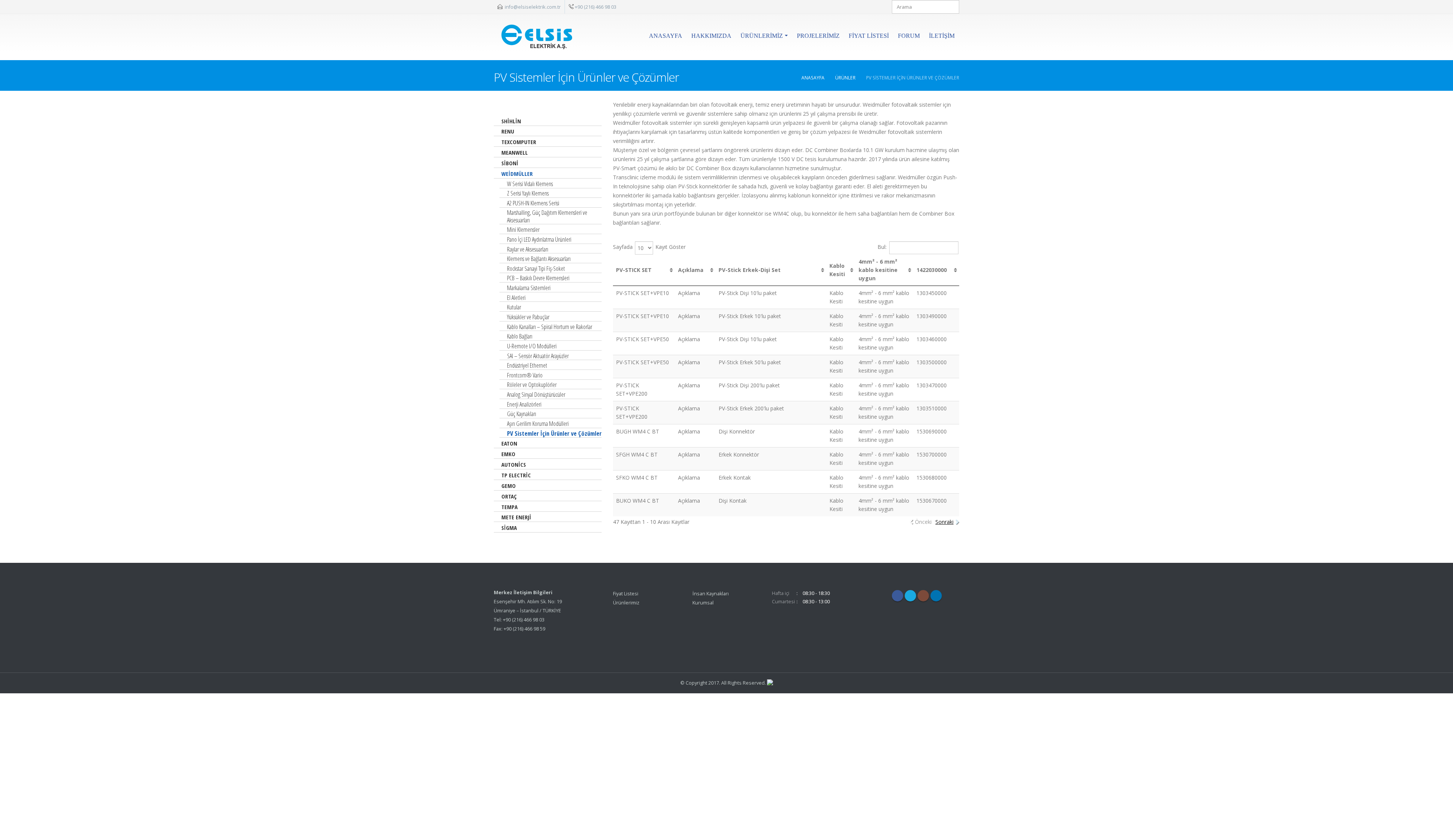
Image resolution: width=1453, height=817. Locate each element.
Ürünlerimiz (762, 36)
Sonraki (944, 521)
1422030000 (931, 269)
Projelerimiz (818, 36)
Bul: (882, 246)
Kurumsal (703, 603)
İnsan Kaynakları (710, 593)
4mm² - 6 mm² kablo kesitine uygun (878, 270)
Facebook (897, 595)
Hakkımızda (711, 36)
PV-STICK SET (634, 269)
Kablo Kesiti (837, 270)
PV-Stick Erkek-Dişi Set (750, 269)
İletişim (942, 36)
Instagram (923, 595)
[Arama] (952, 6)
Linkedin (936, 595)
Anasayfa (665, 36)
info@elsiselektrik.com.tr (533, 6)
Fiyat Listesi (869, 36)
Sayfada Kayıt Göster (649, 246)
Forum (909, 36)
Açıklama (690, 269)
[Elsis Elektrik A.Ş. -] (538, 33)
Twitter (910, 595)
